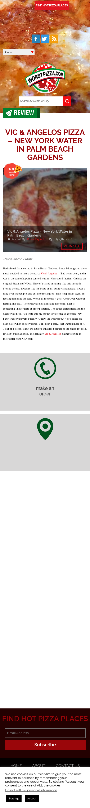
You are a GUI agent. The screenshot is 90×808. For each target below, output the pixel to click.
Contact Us (68, 765)
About (38, 765)
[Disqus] (45, 533)
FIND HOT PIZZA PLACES (52, 5)
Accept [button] (31, 798)
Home (16, 765)
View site (72, 246)
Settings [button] (14, 798)
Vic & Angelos (49, 273)
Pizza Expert (35, 239)
